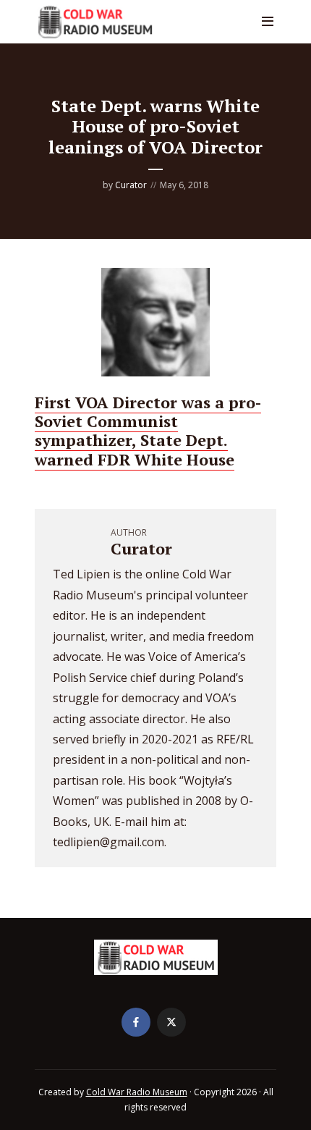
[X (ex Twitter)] (171, 1022)
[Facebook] (136, 1022)
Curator (131, 185)
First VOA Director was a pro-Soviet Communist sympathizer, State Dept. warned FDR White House (148, 431)
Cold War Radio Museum (136, 1092)
